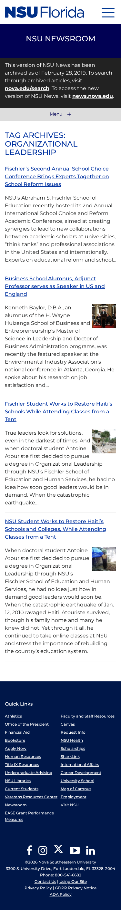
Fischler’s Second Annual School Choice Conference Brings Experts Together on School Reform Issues (57, 176)
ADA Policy (61, 894)
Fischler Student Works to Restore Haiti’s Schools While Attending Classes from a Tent (58, 411)
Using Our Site (73, 881)
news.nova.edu (92, 96)
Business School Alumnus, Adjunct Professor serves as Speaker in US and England (55, 286)
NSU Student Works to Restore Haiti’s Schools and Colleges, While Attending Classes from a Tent (55, 529)
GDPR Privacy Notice (75, 887)
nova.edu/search (27, 88)
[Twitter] (58, 852)
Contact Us (45, 881)
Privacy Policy (38, 887)
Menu (57, 114)
